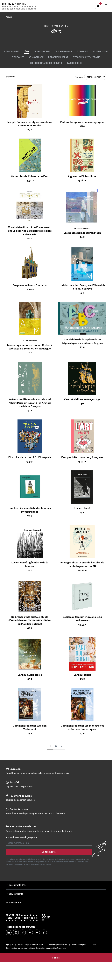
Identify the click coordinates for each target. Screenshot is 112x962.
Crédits (95, 944)
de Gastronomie (63, 51)
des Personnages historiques (46, 62)
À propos (9, 944)
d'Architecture (74, 62)
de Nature (82, 51)
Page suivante (62, 745)
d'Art (26, 51)
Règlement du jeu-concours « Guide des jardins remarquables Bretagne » (36, 948)
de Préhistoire (100, 51)
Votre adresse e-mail (21, 837)
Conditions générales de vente (30, 944)
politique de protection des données (38, 864)
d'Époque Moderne (58, 57)
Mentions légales (79, 944)
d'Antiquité (18, 57)
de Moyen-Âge (35, 57)
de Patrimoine (11, 51)
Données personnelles (58, 944)
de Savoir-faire (42, 51)
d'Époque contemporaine (86, 57)
